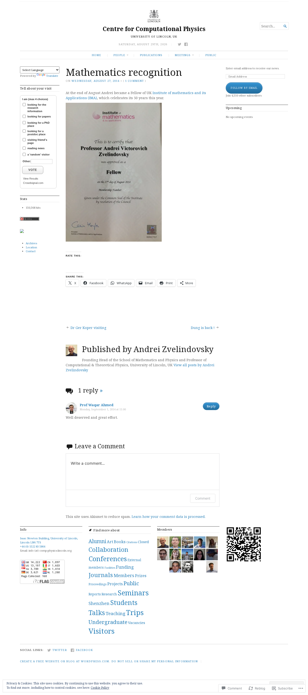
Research (109, 594)
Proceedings (98, 584)
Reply (211, 406)
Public (210, 55)
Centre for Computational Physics (154, 29)
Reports (95, 594)
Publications (151, 55)
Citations (131, 542)
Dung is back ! (203, 327)
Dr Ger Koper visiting (88, 327)
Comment (202, 498)
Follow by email (244, 88)
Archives (31, 243)
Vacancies (136, 622)
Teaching (115, 613)
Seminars (133, 592)
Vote (32, 170)
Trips (135, 612)
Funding (125, 567)
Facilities (109, 567)
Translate (52, 75)
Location (31, 247)
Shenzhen (99, 603)
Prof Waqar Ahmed (96, 405)
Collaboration (108, 549)
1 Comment (134, 81)
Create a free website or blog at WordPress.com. (65, 661)
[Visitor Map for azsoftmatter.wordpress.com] (22, 232)
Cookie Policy (100, 688)
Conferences (108, 558)
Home (96, 55)
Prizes (140, 575)
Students (123, 602)
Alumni (97, 541)
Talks (97, 612)
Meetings (182, 55)
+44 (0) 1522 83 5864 (32, 546)
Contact (31, 251)
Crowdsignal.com (33, 182)
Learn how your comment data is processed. (168, 516)
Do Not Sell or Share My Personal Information (154, 661)
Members (124, 575)
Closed (143, 542)
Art (110, 541)
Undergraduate (108, 622)
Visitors (102, 631)
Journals (101, 575)
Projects (115, 583)
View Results (30, 178)
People (119, 55)
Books (120, 541)
